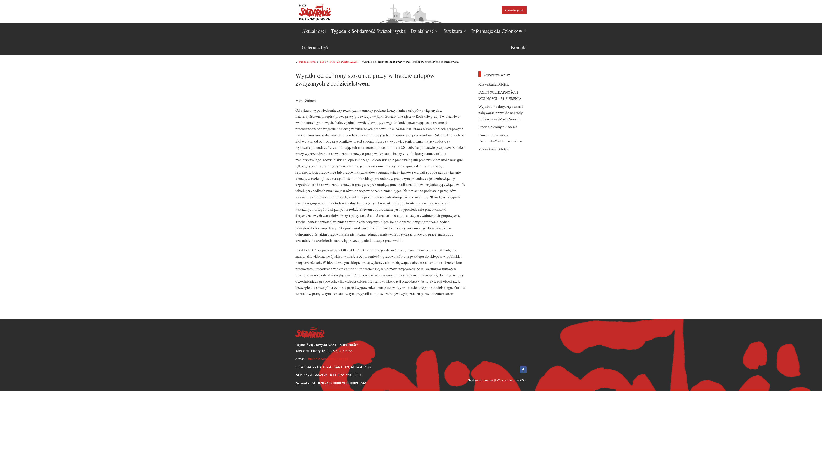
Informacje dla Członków (496, 30)
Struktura (452, 30)
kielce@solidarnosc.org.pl (328, 358)
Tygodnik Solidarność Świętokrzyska (368, 30)
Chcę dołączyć (514, 10)
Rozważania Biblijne (493, 84)
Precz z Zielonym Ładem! (497, 126)
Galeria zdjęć (315, 47)
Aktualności (314, 30)
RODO (521, 380)
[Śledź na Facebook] (523, 369)
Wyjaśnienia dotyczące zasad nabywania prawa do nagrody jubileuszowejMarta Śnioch (500, 112)
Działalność (422, 30)
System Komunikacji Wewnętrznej (491, 380)
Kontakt (519, 47)
